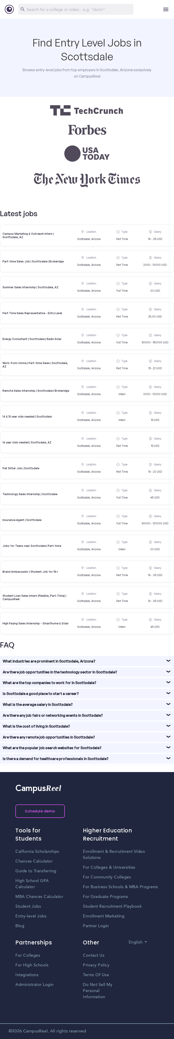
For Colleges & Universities (109, 867)
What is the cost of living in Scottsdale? (36, 726)
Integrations (27, 975)
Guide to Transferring (35, 871)
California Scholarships (37, 852)
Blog (19, 926)
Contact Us (93, 955)
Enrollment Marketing (103, 916)
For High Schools (31, 965)
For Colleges (27, 955)
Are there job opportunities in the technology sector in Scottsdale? (60, 672)
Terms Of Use (96, 975)
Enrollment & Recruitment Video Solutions (114, 855)
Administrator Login (34, 985)
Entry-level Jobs (30, 916)
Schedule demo (40, 811)
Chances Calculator (34, 861)
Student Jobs (28, 907)
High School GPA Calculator (32, 884)
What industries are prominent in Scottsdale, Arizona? (49, 661)
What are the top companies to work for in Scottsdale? (49, 682)
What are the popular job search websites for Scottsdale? (52, 748)
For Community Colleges (107, 877)
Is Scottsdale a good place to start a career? (41, 693)
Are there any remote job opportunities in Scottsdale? (49, 737)
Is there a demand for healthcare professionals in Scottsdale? (56, 758)
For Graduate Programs (105, 897)
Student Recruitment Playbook (112, 907)
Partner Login (96, 926)
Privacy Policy (96, 965)
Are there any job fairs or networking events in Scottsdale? (53, 715)
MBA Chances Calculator (39, 897)
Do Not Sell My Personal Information (97, 991)
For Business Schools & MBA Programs (120, 887)
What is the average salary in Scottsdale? (38, 704)
